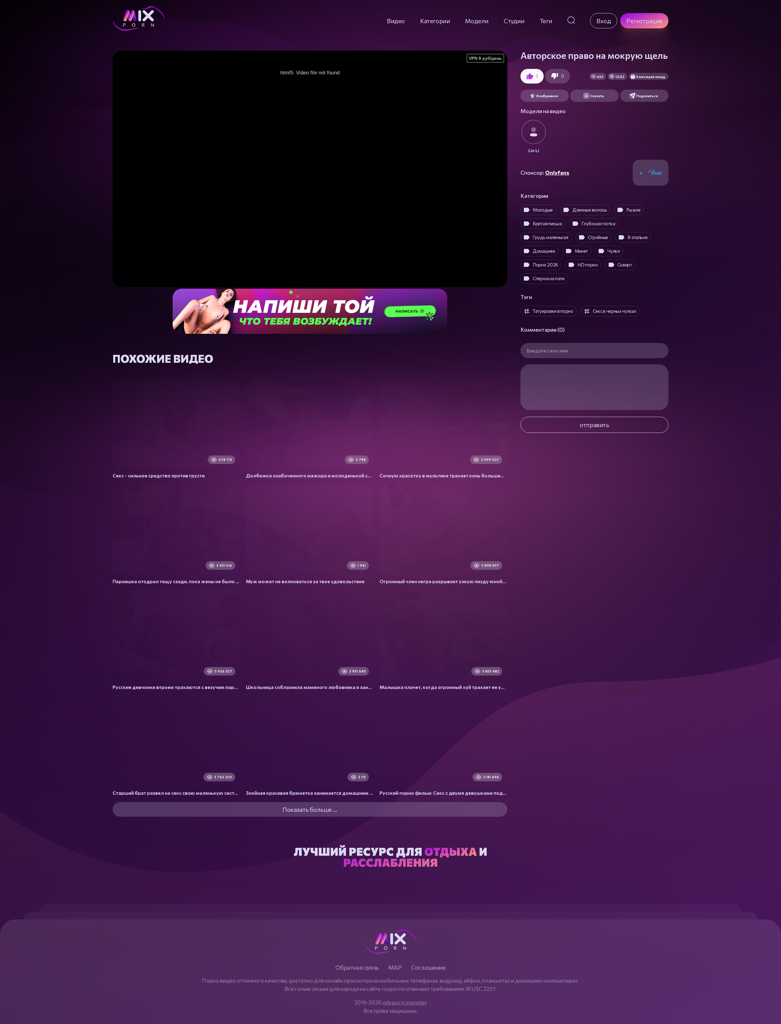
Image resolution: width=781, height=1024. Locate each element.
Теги (546, 20)
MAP (395, 967)
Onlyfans (557, 172)
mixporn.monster (405, 1002)
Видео (396, 20)
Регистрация (644, 20)
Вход (603, 20)
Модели (476, 20)
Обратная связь (357, 967)
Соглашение (428, 967)
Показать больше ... (310, 809)
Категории (435, 20)
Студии (514, 20)
